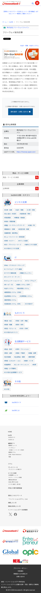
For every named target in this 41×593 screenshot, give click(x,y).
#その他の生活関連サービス (13, 372)
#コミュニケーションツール (13, 281)
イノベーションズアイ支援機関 (17, 510)
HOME (10, 432)
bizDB (11, 22)
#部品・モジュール (10, 328)
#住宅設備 (7, 357)
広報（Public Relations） (15, 454)
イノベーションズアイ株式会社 (15, 582)
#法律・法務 (8, 210)
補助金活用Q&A (12, 479)
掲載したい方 (12, 502)
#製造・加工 (8, 321)
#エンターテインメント (21, 364)
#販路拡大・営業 (9, 229)
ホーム (4, 22)
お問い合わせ (20, 576)
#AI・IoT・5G (8, 284)
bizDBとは (16, 410)
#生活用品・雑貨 (19, 357)
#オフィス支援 (23, 241)
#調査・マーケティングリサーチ (14, 225)
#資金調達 (7, 217)
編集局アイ (11, 443)
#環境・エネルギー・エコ (12, 361)
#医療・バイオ (28, 361)
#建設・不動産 (20, 353)
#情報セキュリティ (26, 273)
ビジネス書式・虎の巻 (14, 484)
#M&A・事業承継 (9, 221)
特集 (9, 457)
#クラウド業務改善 (10, 273)
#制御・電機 (8, 324)
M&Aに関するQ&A (13, 482)
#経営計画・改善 (23, 229)
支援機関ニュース (13, 475)
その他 (18, 381)
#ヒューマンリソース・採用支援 (14, 237)
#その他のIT (29, 304)
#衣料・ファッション (22, 349)
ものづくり (20, 313)
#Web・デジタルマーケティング (14, 265)
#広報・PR (31, 225)
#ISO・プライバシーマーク (12, 244)
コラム (10, 464)
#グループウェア (30, 281)
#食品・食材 (8, 349)
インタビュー (12, 447)
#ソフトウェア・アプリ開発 (13, 269)
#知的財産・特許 (25, 214)
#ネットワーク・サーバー (12, 277)
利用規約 (20, 571)
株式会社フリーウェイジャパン (18, 27)
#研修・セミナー (9, 241)
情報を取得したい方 (14, 506)
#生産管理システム (10, 296)
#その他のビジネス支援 (11, 248)
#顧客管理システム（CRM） (13, 292)
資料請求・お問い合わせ (19, 112)
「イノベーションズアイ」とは (17, 499)
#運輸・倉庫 (32, 353)
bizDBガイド (16, 402)
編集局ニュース (12, 445)
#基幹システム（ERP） (23, 284)
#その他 (6, 389)
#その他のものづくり (11, 332)
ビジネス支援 (21, 202)
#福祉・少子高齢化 (10, 368)
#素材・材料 (19, 324)
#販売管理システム (10, 300)
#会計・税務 (24, 45)
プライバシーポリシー (20, 568)
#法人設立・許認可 (10, 214)
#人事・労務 (31, 210)
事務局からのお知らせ (20, 574)
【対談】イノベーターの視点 (16, 450)
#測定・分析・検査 (21, 321)
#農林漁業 (31, 357)
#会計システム (34, 45)
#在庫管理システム (26, 296)
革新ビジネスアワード (15, 495)
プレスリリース (13, 467)
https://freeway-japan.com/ (26, 152)
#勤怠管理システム (23, 288)
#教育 (34, 364)
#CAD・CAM (24, 328)
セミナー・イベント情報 (15, 477)
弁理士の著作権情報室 (15, 488)
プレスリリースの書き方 (14, 469)
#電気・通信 (8, 353)
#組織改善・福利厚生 (11, 233)
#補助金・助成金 (19, 217)
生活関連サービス (23, 341)
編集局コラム (12, 452)
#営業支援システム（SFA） (12, 304)
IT (16, 257)
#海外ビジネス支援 (31, 244)
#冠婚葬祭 (7, 364)
